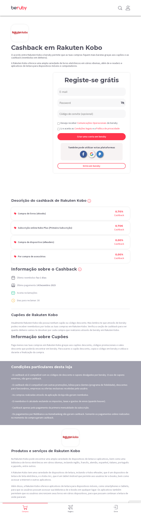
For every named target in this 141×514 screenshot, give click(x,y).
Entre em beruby (91, 165)
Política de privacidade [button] (108, 128)
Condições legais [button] (83, 128)
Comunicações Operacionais (91, 122)
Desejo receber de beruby (89, 122)
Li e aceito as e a (90, 128)
